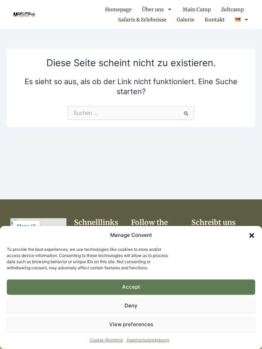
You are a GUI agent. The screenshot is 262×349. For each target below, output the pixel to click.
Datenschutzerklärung (148, 340)
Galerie (185, 20)
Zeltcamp (232, 9)
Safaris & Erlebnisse (142, 20)
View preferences (131, 324)
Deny (131, 305)
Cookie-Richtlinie (106, 340)
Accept (131, 287)
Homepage (118, 9)
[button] (251, 235)
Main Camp (197, 9)
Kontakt (215, 20)
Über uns (153, 9)
